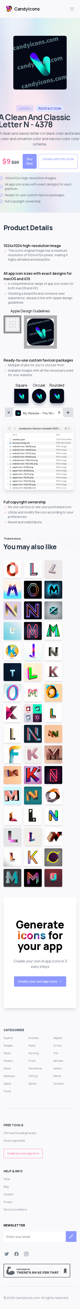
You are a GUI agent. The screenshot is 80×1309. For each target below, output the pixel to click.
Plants (57, 1076)
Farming (33, 1053)
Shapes (8, 1045)
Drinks (57, 1045)
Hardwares (35, 1068)
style (49, 108)
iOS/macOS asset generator (20, 1133)
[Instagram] (26, 1254)
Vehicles (58, 1061)
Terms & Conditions (15, 1209)
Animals (33, 1038)
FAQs (7, 1179)
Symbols (58, 1084)
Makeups (9, 1076)
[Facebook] (16, 1254)
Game (7, 1068)
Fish (55, 1053)
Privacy (8, 1202)
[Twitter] (7, 1254)
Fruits (32, 1061)
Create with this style (58, 159)
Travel (7, 1091)
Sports (32, 1084)
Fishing (33, 1076)
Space (7, 1084)
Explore (8, 1038)
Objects (57, 1038)
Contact (8, 1194)
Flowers (8, 1061)
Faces (7, 1053)
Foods (31, 1045)
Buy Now (29, 161)
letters (25, 108)
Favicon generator (14, 1141)
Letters (57, 1068)
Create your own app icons (37, 981)
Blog (6, 1187)
